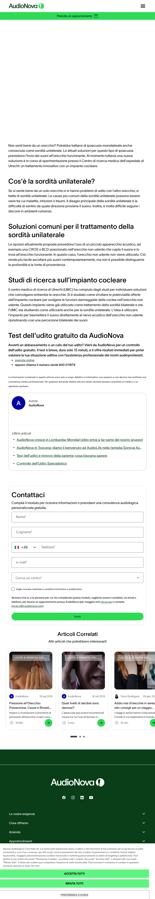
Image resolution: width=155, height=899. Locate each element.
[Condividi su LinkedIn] (53, 128)
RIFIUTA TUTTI (75, 883)
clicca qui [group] (106, 601)
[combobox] (75, 578)
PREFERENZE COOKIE (74, 894)
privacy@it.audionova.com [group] (27, 606)
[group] (24, 360)
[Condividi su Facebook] (43, 128)
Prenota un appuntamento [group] (74, 16)
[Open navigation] (143, 6)
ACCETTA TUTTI (74, 873)
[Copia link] (64, 128)
